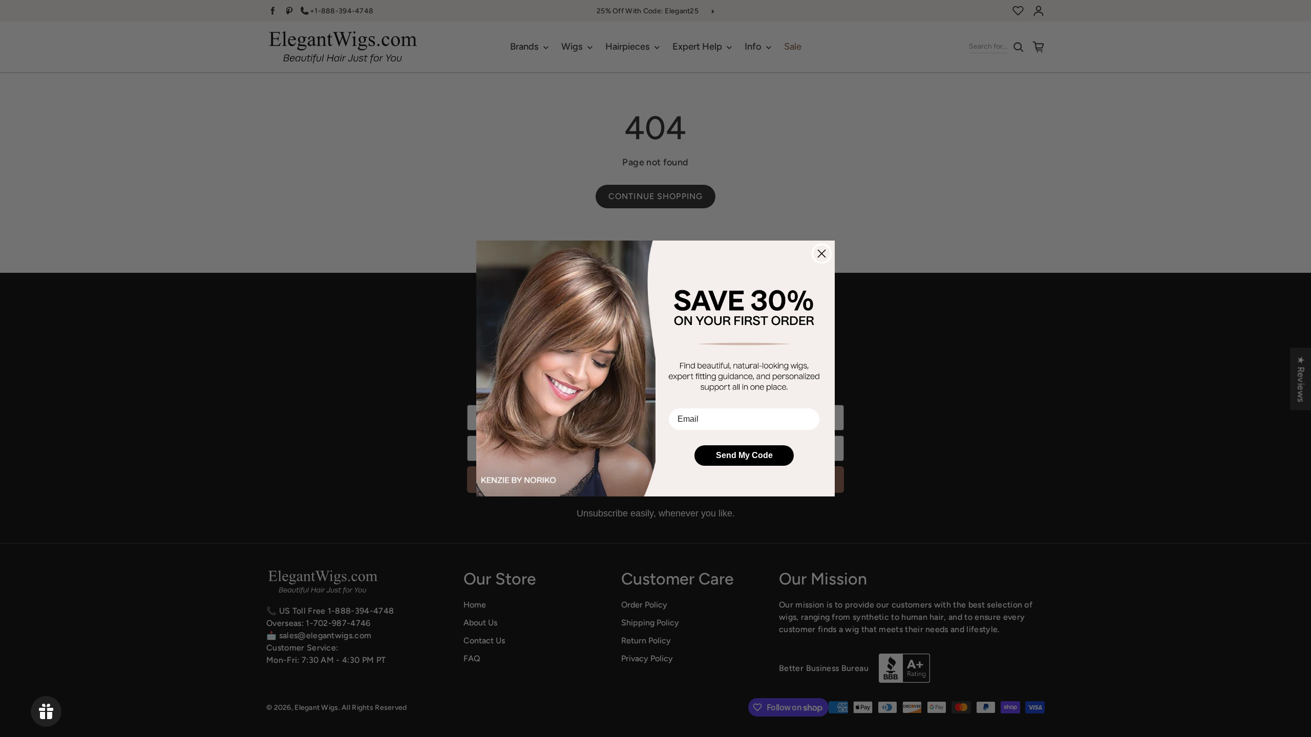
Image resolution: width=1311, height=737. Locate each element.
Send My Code (744, 455)
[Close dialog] (822, 254)
